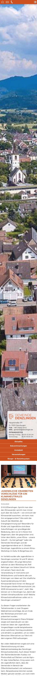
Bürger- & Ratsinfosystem (19, 459)
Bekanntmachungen (18, 446)
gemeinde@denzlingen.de (23, 430)
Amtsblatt (18, 450)
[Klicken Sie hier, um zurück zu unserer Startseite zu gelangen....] (22, 419)
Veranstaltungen (18, 454)
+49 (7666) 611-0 (20, 428)
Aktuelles (18, 441)
